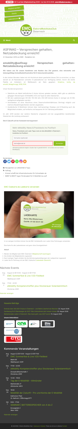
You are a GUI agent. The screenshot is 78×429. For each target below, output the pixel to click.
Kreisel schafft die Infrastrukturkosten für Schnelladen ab (25, 173)
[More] (25, 161)
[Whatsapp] (17, 161)
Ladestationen (13, 18)
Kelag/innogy (13, 84)
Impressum (37, 426)
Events (14, 13)
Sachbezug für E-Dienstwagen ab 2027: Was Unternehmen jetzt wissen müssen (30, 311)
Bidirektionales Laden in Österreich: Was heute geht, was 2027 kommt (27, 314)
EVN (24, 84)
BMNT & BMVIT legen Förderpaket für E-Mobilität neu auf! (26, 176)
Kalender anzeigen (7, 293)
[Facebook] (5, 161)
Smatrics (61, 82)
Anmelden (59, 143)
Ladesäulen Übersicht (43, 260)
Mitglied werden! (14, 8)
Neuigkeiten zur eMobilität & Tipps (17, 168)
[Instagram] (21, 161)
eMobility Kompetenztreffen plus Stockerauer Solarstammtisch (37, 286)
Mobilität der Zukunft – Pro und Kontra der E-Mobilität (36, 393)
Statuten (43, 426)
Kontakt (64, 426)
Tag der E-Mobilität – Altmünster (26, 381)
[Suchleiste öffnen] (74, 40)
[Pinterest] (13, 161)
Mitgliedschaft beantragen (41, 254)
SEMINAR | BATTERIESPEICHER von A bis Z (32, 405)
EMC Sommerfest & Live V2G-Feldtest (25, 276)
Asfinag (8, 170)
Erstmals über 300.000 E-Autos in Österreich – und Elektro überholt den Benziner (31, 309)
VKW (20, 84)
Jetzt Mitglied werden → (63, 2)
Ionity (69, 82)
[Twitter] (9, 161)
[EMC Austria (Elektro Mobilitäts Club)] (39, 30)
